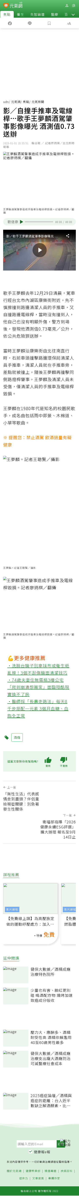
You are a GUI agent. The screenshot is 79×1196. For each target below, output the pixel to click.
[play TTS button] (21, 222)
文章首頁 (38, 1178)
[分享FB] (10, 23)
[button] (73, 14)
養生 (20, 14)
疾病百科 (66, 1171)
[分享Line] (30, 23)
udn (6, 102)
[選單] (73, 5)
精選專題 (50, 1171)
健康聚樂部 (33, 1171)
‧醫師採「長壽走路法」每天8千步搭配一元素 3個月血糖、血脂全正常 (37, 708)
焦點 (7, 14)
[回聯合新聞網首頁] (6, 6)
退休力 (23, 1178)
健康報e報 (42, 1152)
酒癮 (17, 737)
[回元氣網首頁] (16, 5)
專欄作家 (54, 1178)
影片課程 (12, 909)
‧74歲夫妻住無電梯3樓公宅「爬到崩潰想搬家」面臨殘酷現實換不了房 (38, 687)
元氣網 (16, 102)
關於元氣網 (14, 1171)
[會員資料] (66, 5)
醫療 (54, 14)
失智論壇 (37, 14)
